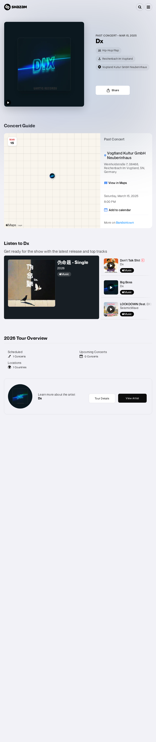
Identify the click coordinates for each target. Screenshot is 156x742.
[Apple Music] (76, 274)
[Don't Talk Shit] (111, 265)
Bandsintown (125, 222)
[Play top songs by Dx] (8, 102)
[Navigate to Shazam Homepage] (15, 7)
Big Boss (126, 282)
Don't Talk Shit (130, 260)
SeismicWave (129, 308)
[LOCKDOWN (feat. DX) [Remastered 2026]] (111, 309)
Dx (122, 264)
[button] (148, 7)
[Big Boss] (111, 287)
